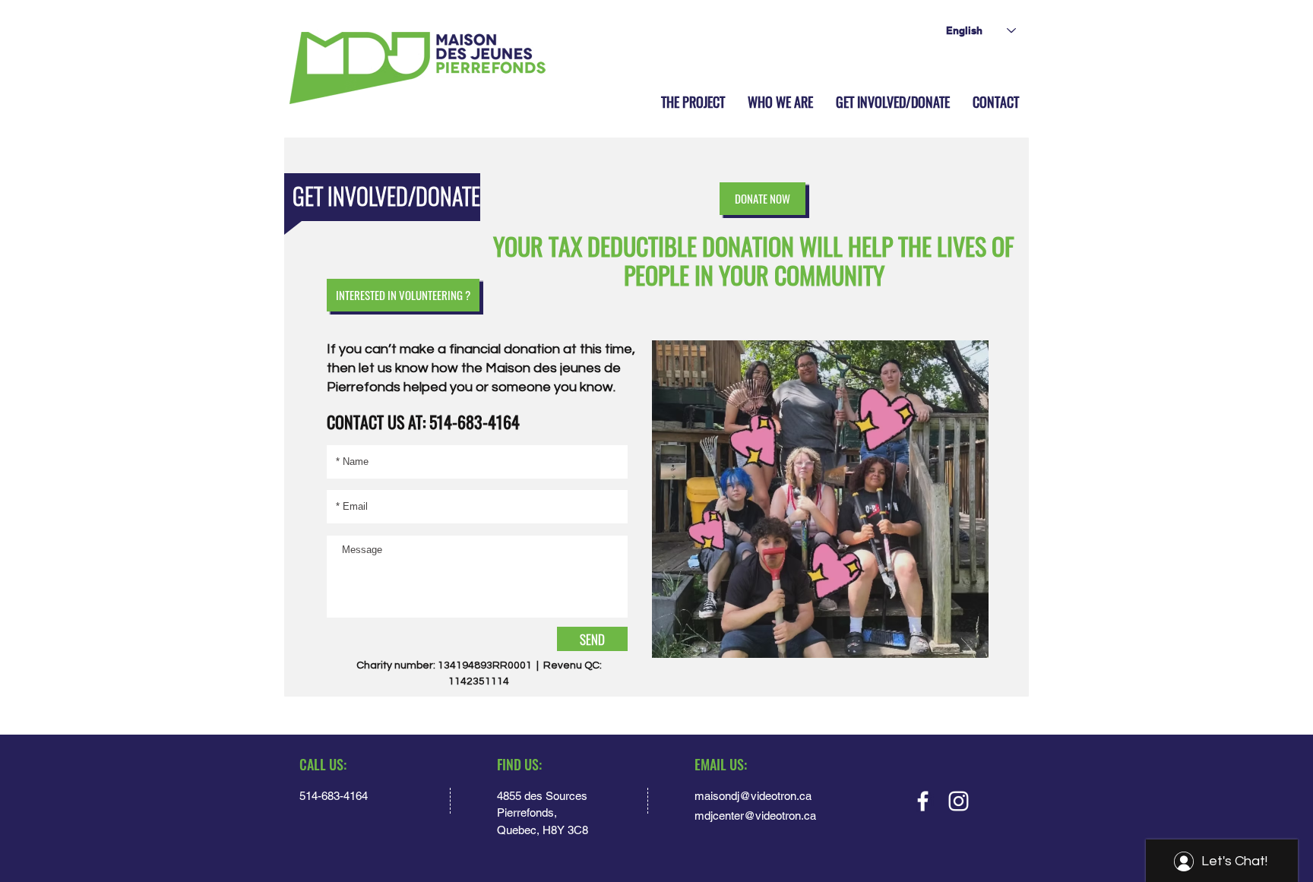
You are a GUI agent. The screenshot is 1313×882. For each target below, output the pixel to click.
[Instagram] (958, 801)
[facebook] (923, 801)
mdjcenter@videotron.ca (755, 815)
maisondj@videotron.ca (753, 795)
